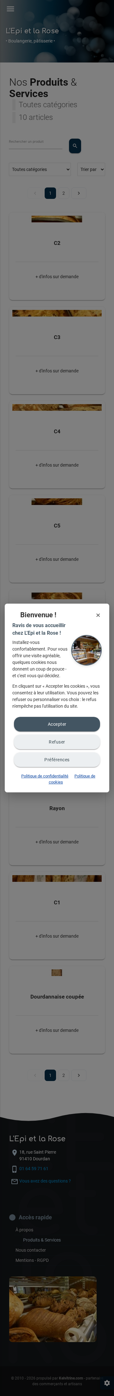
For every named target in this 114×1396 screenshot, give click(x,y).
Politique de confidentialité (44, 776)
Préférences (57, 759)
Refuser (57, 741)
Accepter (57, 724)
